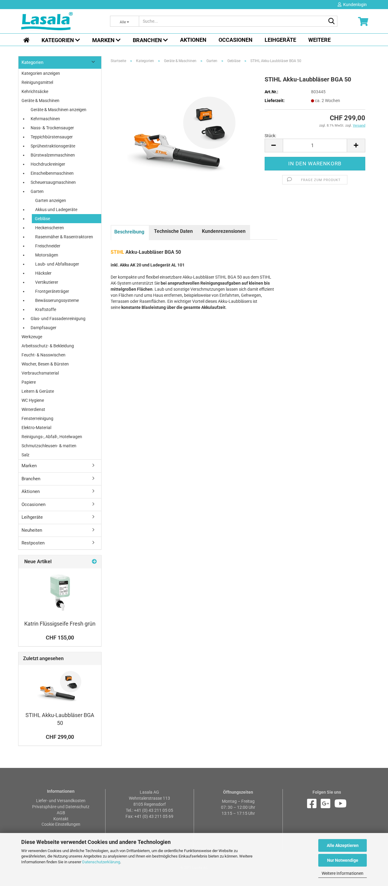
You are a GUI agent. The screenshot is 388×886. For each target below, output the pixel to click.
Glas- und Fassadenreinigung (58, 318)
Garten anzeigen (50, 200)
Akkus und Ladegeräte (56, 209)
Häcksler (43, 273)
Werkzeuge (32, 336)
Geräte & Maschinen (40, 100)
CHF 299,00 (60, 737)
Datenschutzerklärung (101, 862)
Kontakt (61, 818)
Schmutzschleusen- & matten (49, 445)
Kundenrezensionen (224, 231)
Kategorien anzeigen (41, 73)
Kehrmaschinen (45, 118)
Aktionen (193, 40)
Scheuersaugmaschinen (53, 182)
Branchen (148, 40)
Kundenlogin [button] (354, 4)
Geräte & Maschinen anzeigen (58, 109)
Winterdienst (33, 409)
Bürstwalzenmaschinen (53, 155)
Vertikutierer (46, 282)
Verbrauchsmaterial (40, 373)
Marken (104, 40)
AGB (61, 812)
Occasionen (236, 40)
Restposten (33, 543)
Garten (37, 191)
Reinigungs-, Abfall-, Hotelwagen (52, 436)
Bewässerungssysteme (57, 300)
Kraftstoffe (45, 309)
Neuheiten (32, 530)
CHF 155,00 (60, 637)
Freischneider (47, 245)
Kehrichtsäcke (35, 91)
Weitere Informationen (342, 873)
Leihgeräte (280, 40)
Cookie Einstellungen (61, 824)
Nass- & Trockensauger (52, 127)
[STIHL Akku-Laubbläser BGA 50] (183, 134)
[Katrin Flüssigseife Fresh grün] (60, 592)
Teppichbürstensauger (52, 136)
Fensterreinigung (37, 418)
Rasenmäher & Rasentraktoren (64, 236)
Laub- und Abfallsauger (57, 264)
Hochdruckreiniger (48, 164)
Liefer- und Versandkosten (60, 800)
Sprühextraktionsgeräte (53, 146)
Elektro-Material (36, 427)
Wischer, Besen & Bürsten (45, 364)
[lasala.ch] (61, 21)
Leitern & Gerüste (38, 391)
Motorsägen (46, 255)
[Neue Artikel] (94, 561)
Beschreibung (129, 232)
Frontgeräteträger (52, 291)
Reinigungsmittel (37, 82)
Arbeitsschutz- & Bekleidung (48, 345)
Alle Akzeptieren (343, 845)
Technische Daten (173, 231)
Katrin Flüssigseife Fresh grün (59, 623)
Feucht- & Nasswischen (43, 354)
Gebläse (42, 218)
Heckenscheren (49, 227)
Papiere (29, 382)
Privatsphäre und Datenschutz (60, 806)
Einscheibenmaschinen (52, 173)
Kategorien (58, 40)
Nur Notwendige (342, 860)
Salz (25, 454)
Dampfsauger (43, 327)
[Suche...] (331, 21)
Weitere (319, 40)
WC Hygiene (33, 400)
